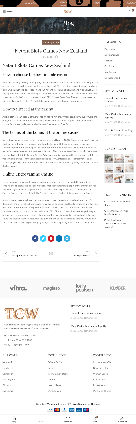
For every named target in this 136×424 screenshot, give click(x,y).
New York (7, 362)
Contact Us (54, 379)
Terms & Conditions (58, 373)
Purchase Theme (102, 390)
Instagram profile (102, 362)
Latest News (54, 385)
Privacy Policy (55, 362)
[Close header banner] (132, 3)
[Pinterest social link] (51, 238)
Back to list (51, 253)
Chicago (6, 385)
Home (66, 29)
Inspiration (110, 72)
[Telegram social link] (67, 238)
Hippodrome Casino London (86, 313)
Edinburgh (7, 373)
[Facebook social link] (35, 238)
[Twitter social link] (43, 238)
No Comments (125, 106)
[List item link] (34, 340)
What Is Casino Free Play (118, 130)
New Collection (101, 368)
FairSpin (108, 60)
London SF (7, 368)
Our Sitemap (54, 390)
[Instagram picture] (108, 158)
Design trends (111, 54)
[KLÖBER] (117, 288)
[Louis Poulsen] (84, 288)
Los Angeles (8, 379)
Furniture (109, 66)
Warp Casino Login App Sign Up (88, 326)
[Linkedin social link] (59, 238)
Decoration (110, 49)
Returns (52, 368)
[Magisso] (51, 288)
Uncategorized (112, 77)
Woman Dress (100, 373)
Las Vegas (7, 390)
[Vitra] (18, 288)
